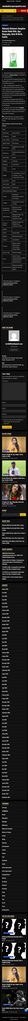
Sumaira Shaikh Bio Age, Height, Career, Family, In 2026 (12, 455)
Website (4, 414)
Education (4, 843)
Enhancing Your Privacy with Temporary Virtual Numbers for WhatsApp (13, 562)
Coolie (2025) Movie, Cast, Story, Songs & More (13, 538)
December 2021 (5, 787)
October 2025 (5, 624)
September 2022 (6, 755)
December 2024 (6, 660)
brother (22, 107)
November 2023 (6, 705)
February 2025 (5, 652)
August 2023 (5, 716)
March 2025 (5, 649)
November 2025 (6, 621)
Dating (3, 839)
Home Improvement (6, 867)
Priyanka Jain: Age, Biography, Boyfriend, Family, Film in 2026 (13, 503)
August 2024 (5, 674)
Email (4, 408)
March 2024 (5, 691)
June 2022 (4, 765)
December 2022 (6, 744)
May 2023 (4, 727)
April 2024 (4, 688)
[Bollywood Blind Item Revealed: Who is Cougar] (14, 927)
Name (4, 402)
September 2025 (6, 628)
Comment (5, 381)
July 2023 (4, 720)
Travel (3, 906)
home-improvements (7, 871)
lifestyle (4, 878)
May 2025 (4, 642)
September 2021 (6, 797)
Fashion (4, 850)
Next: (13, 365)
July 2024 (4, 677)
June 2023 (4, 723)
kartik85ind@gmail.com (9, 40)
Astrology (4, 807)
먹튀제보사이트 (6, 577)
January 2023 (5, 741)
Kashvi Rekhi (14, 75)
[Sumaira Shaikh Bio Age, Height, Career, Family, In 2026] (14, 444)
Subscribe (23, 11)
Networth (4, 885)
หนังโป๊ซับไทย (5, 572)
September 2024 (6, 670)
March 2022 (5, 776)
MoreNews (23, 1017)
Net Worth (4, 881)
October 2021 (5, 794)
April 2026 (4, 603)
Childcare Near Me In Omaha (8, 560)
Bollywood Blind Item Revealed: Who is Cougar (13, 525)
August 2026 (5, 589)
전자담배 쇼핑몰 (6, 567)
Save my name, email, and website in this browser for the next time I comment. (13, 421)
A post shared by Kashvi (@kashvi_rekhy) (10, 283)
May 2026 (4, 600)
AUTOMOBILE (5, 811)
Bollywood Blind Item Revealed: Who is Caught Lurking (12, 961)
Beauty (3, 814)
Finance (4, 853)
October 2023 (5, 709)
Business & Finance (6, 832)
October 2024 (5, 667)
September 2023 (6, 712)
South (3, 892)
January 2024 (5, 698)
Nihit (4, 940)
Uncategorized (5, 910)
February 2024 (5, 695)
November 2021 (5, 790)
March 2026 (5, 607)
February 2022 (5, 779)
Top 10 (3, 903)
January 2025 (5, 656)
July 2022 (4, 762)
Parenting (4, 889)
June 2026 (4, 596)
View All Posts (14, 350)
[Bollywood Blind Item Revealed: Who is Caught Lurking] (14, 951)
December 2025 (6, 617)
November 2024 (6, 663)
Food (3, 857)
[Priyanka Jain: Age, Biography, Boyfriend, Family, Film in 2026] (14, 492)
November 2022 (6, 748)
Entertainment (5, 846)
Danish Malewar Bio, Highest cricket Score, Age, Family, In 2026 (13, 479)
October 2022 (5, 751)
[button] (2, 10)
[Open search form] (14, 10)
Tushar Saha (5, 458)
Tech (3, 899)
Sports (3, 896)
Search (4, 510)
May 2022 (4, 769)
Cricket (4, 836)
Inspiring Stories (6, 874)
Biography (4, 821)
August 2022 (5, 758)
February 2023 (5, 737)
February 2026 (5, 610)
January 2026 (5, 614)
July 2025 (4, 635)
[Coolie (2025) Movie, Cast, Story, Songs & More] (14, 998)
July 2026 (4, 592)
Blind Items (5, 825)
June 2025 (4, 638)
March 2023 (5, 734)
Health (3, 864)
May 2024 (4, 684)
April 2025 (4, 645)
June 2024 (4, 681)
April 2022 (4, 772)
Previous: (12, 358)
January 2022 (5, 783)
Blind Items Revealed (7, 829)
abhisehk (5, 505)
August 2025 (5, 631)
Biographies (5, 25)
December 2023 (6, 702)
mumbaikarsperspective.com (14, 6)
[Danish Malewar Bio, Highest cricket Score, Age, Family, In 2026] (14, 468)
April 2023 (4, 730)
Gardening (4, 860)
